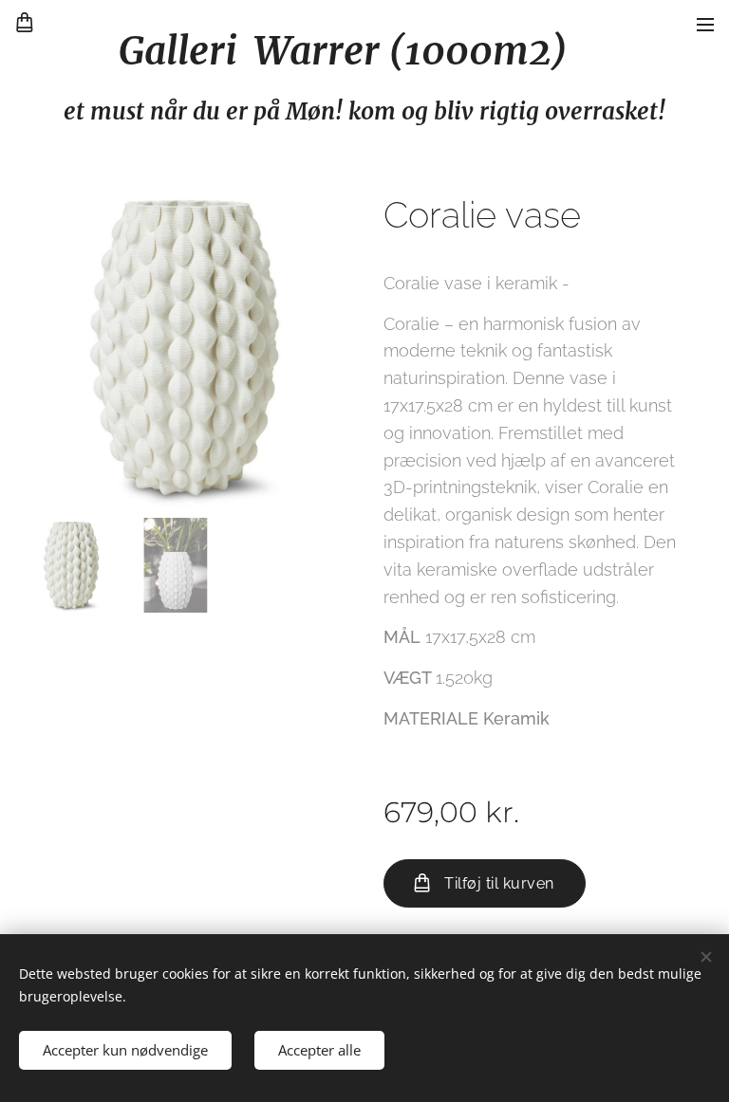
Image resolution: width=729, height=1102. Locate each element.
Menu (705, 24)
